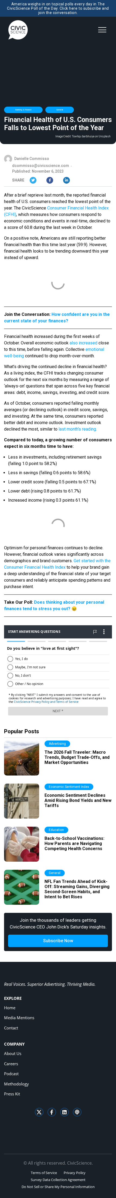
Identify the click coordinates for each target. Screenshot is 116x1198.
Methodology (16, 1084)
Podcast (11, 1073)
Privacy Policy (75, 1172)
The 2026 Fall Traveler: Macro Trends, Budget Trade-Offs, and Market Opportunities (77, 757)
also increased (83, 342)
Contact (11, 1028)
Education (56, 830)
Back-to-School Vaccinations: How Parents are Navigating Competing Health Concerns (74, 843)
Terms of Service (44, 1172)
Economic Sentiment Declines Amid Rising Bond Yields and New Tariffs (78, 800)
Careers (11, 1063)
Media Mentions (19, 1017)
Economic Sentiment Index (69, 787)
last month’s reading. (78, 429)
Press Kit (12, 1093)
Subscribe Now (58, 940)
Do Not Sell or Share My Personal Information (58, 1186)
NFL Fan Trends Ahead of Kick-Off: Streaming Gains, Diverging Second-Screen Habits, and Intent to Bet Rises (77, 889)
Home (9, 1007)
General (59, 110)
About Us (12, 1053)
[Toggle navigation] (102, 30)
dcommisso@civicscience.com (40, 165)
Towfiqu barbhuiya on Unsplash (91, 136)
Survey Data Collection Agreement (58, 1179)
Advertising (57, 744)
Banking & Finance (23, 110)
